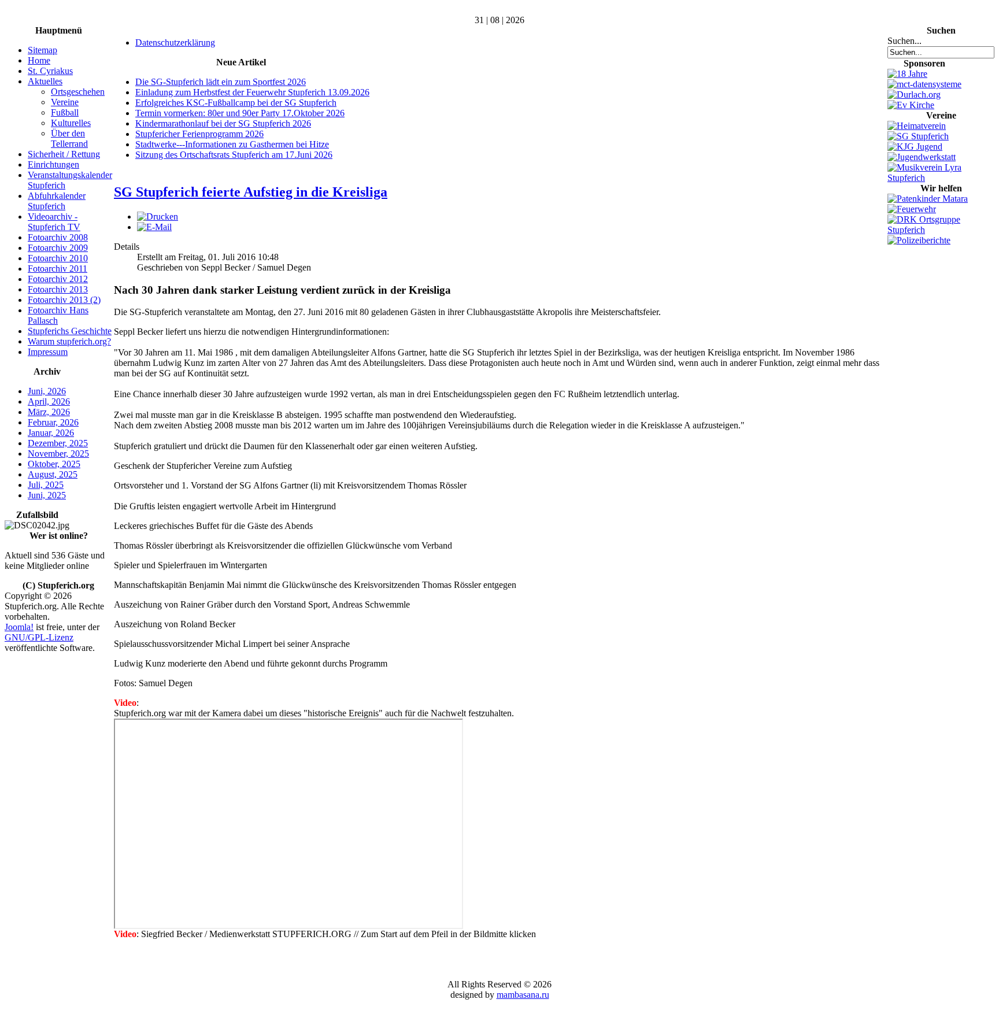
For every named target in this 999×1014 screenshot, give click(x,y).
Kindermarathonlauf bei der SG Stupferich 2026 (223, 123)
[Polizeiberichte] (918, 240)
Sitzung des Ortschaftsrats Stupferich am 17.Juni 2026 (233, 155)
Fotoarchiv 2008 (58, 237)
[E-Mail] (154, 227)
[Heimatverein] (916, 126)
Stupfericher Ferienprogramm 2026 (199, 134)
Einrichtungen (53, 164)
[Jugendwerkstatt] (921, 157)
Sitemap (42, 50)
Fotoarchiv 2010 (58, 258)
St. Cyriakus (50, 71)
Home (39, 60)
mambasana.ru (523, 995)
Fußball (65, 112)
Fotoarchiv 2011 (57, 268)
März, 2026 (49, 412)
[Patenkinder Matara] (927, 198)
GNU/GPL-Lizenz (39, 637)
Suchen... (904, 41)
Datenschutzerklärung (175, 42)
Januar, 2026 (51, 433)
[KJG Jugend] (914, 146)
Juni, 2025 (47, 495)
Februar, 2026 (53, 422)
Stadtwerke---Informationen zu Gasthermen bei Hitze (232, 144)
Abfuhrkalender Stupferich (57, 201)
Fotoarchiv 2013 (58, 289)
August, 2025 (52, 474)
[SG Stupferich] (918, 136)
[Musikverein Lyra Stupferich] (940, 178)
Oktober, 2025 (54, 464)
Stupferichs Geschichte (70, 331)
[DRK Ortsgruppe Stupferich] (940, 230)
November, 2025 (58, 453)
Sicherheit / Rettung (64, 154)
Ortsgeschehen (78, 92)
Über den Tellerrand (69, 138)
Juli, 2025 (46, 485)
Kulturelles (71, 123)
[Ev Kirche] (910, 105)
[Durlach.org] (914, 94)
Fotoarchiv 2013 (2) (64, 300)
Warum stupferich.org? (69, 341)
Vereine (65, 102)
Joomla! (19, 627)
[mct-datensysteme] (924, 84)
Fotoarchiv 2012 (58, 279)
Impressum (48, 352)
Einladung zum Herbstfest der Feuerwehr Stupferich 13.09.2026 (252, 92)
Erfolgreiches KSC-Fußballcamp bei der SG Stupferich (235, 103)
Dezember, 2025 (58, 443)
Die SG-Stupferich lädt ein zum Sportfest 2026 (220, 82)
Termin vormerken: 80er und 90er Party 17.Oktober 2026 (240, 113)
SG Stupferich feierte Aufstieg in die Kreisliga (250, 191)
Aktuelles (45, 81)
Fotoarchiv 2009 (58, 248)
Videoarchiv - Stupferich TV (54, 222)
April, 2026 (49, 401)
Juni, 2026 (47, 391)
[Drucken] (157, 216)
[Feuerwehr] (911, 209)
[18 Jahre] (907, 74)
